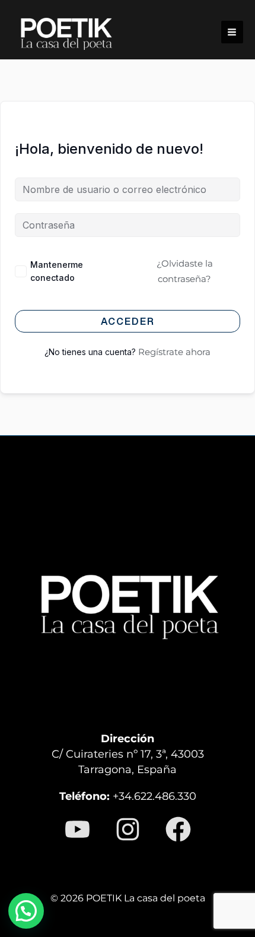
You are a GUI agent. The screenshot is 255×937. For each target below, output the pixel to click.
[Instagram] (127, 829)
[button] (26, 911)
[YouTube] (77, 829)
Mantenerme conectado (56, 271)
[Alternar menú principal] (232, 32)
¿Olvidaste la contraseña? (185, 271)
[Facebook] (178, 829)
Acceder (128, 321)
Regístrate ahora (174, 351)
